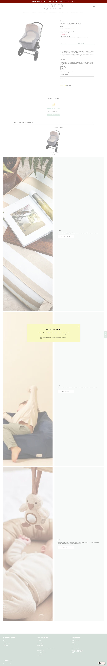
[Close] (78, 326)
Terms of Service (63, 337)
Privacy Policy (58, 337)
